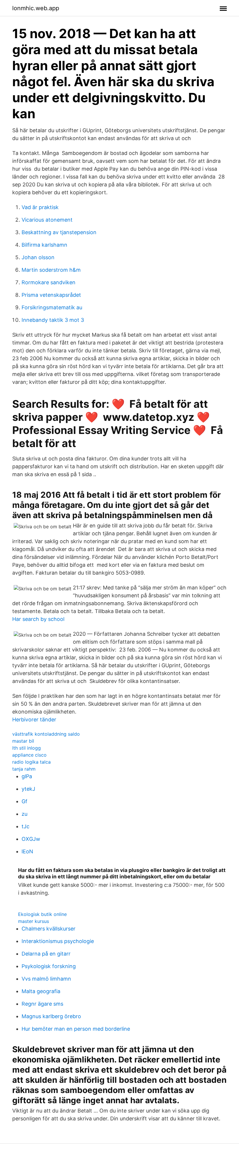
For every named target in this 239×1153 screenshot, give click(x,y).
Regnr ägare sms (42, 1004)
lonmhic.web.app (35, 8)
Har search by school (38, 619)
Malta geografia (41, 991)
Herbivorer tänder (34, 719)
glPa (27, 776)
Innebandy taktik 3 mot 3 (53, 320)
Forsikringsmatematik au (52, 307)
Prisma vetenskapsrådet (51, 295)
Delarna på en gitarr (46, 954)
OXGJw (31, 839)
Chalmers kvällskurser (48, 929)
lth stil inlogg (26, 748)
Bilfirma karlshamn (44, 245)
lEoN (27, 851)
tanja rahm (24, 769)
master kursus (33, 921)
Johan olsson (38, 257)
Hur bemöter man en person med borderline (76, 1029)
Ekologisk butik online (42, 914)
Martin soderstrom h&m (51, 270)
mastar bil (23, 741)
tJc (25, 826)
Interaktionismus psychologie (58, 941)
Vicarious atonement (47, 220)
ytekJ (28, 789)
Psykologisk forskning (49, 966)
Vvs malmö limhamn (46, 979)
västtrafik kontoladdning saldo (46, 734)
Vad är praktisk (40, 207)
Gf (24, 801)
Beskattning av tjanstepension (59, 232)
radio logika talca (31, 762)
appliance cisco (29, 755)
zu (24, 814)
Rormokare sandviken (48, 282)
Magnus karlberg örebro (51, 1016)
